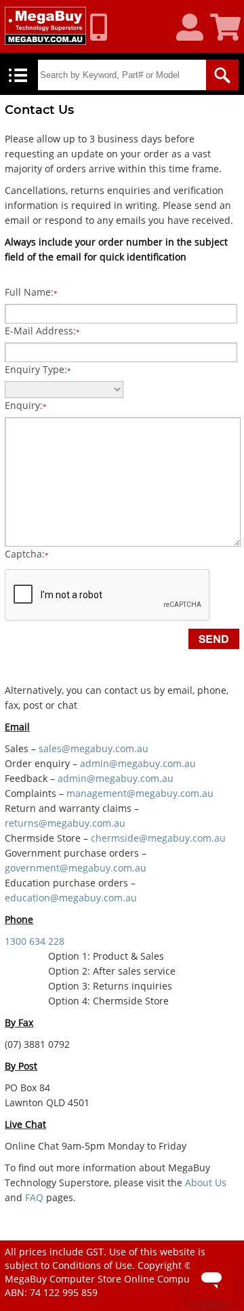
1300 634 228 (34, 941)
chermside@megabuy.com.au (158, 837)
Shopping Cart (227, 28)
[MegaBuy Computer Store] (45, 26)
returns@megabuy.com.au (65, 823)
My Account (195, 28)
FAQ (34, 1197)
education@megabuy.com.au (71, 897)
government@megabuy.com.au (75, 867)
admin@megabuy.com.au (138, 763)
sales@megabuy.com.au (93, 748)
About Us (205, 1182)
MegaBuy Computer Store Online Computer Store (117, 1278)
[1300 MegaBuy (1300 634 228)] (103, 27)
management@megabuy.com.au (140, 793)
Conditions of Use (92, 1265)
